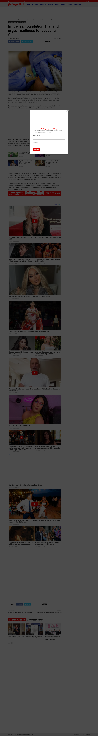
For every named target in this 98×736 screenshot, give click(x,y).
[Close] (67, 111)
